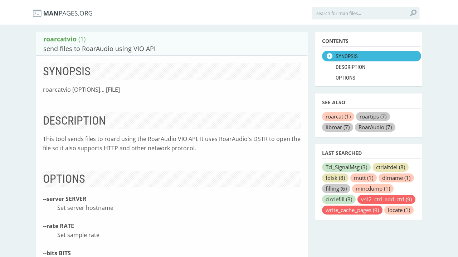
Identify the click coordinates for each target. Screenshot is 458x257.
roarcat (338, 116)
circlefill (339, 199)
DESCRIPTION (350, 67)
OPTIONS (345, 78)
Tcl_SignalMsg (346, 167)
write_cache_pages (352, 209)
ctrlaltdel (390, 167)
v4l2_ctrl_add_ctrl (386, 199)
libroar (338, 127)
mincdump (373, 188)
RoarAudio (375, 127)
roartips (373, 116)
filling (336, 188)
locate (399, 209)
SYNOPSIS (347, 56)
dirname (396, 177)
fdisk (335, 177)
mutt (363, 177)
